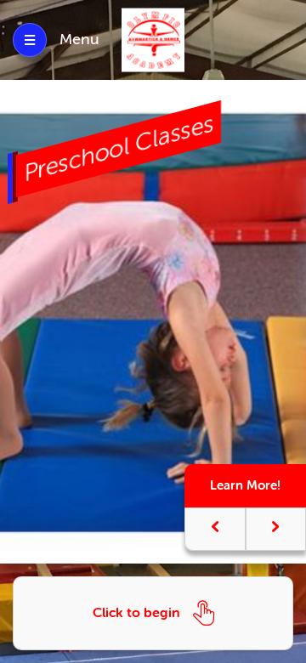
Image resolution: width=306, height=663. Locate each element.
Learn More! (245, 485)
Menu (79, 39)
